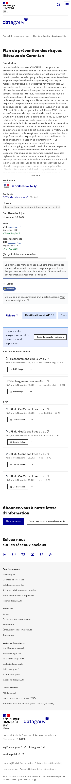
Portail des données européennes (18, 595)
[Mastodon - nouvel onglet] (14, 554)
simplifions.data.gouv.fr (14, 648)
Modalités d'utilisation (22, 763)
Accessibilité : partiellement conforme (38, 769)
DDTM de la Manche (14, 197)
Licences (7, 763)
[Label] (4, 284)
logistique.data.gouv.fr (13, 679)
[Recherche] (58, 4)
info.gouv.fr (35, 747)
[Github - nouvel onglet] (41, 554)
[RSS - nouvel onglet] (51, 554)
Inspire (10, 288)
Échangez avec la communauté (17, 629)
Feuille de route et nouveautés (17, 619)
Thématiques (9, 574)
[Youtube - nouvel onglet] (32, 554)
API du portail (9, 693)
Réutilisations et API (39, 315)
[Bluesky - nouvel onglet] (23, 554)
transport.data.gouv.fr (13, 658)
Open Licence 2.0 (25, 779)
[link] (17, 369)
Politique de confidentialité (48, 763)
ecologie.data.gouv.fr (13, 664)
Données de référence (13, 579)
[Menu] (67, 4)
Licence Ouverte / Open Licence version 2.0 (31, 207)
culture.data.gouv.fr (12, 674)
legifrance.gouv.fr (13, 747)
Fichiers (11, 315)
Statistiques (8, 635)
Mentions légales (10, 769)
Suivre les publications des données (19, 590)
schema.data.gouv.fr (12, 600)
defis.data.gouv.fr (11, 669)
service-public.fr (12, 754)
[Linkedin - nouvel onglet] (4, 554)
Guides (6, 614)
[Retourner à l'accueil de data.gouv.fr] (15, 22)
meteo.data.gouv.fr (12, 653)
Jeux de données (21, 36)
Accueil (6, 36)
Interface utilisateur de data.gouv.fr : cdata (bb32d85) (28, 703)
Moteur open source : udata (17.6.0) (19, 698)
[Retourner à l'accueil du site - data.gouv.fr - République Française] (36, 722)
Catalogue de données (13, 585)
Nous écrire (8, 624)
